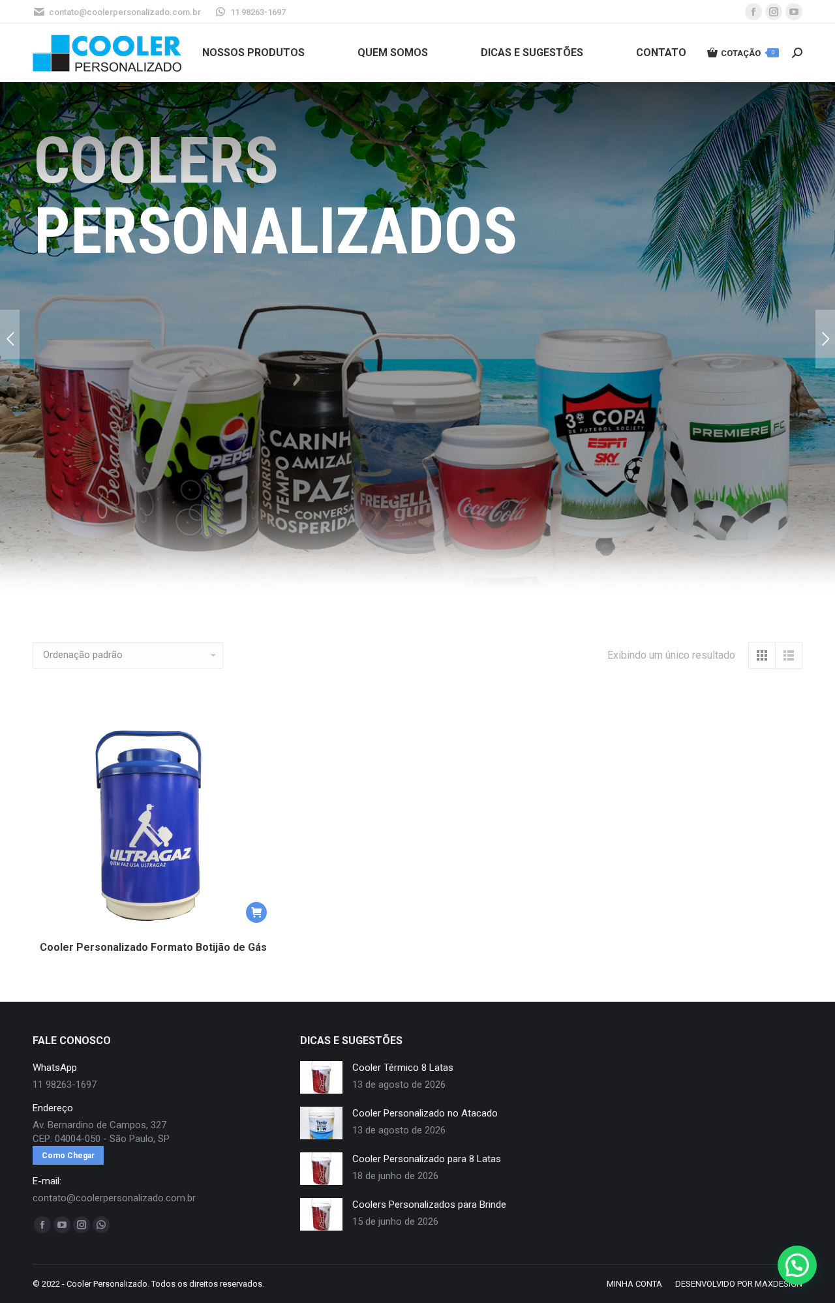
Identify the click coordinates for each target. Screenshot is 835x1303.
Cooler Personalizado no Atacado (425, 1113)
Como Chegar (68, 1155)
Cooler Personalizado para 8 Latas (426, 1159)
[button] (256, 912)
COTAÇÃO (747, 53)
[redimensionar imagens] (321, 1077)
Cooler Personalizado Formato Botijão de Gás (153, 947)
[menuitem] (253, 52)
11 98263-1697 (258, 12)
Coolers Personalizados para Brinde (429, 1204)
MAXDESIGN (778, 1284)
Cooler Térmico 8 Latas (402, 1067)
